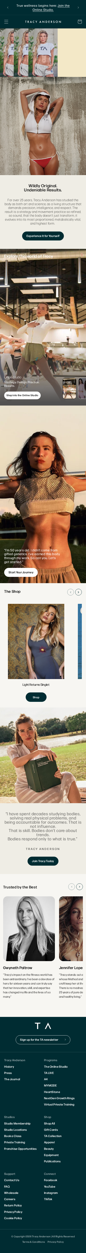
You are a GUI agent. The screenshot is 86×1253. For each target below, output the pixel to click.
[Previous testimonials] (71, 886)
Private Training (14, 1142)
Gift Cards (51, 1129)
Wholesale (11, 1192)
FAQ (7, 1186)
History (9, 1066)
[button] (6, 21)
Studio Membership (17, 1123)
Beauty (49, 1148)
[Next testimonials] (79, 886)
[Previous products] (70, 592)
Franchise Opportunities (20, 1148)
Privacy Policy (13, 1212)
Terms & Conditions (33, 1241)
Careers (9, 1199)
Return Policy (13, 1205)
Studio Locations (15, 1129)
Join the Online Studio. (51, 7)
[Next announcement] (78, 7)
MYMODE (50, 1085)
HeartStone (52, 1092)
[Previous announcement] (7, 7)
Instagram (51, 1192)
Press (8, 1073)
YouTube (49, 1186)
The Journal (12, 1079)
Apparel (49, 1142)
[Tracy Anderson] (43, 21)
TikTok (48, 1199)
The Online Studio (56, 1066)
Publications (52, 1161)
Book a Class (12, 1136)
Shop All (49, 1123)
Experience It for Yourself (43, 236)
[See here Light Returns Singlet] (36, 653)
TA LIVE (49, 1073)
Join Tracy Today (43, 861)
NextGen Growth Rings (59, 1098)
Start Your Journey (21, 572)
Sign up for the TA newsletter (39, 1039)
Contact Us (11, 1180)
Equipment (51, 1155)
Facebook (50, 1180)
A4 (46, 1079)
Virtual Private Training (59, 1104)
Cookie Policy (13, 1218)
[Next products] (78, 592)
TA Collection (53, 1136)
